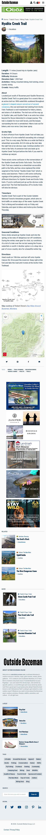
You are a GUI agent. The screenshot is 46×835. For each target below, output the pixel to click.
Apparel (31, 759)
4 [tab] (20, 63)
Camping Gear (12, 770)
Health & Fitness (9, 774)
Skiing (22, 770)
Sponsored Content (34, 774)
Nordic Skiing (12, 371)
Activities (21, 536)
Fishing (13, 763)
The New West (27, 552)
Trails (28, 371)
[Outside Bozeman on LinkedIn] (39, 807)
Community (35, 766)
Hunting (26, 766)
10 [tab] (30, 63)
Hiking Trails (24, 19)
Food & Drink (21, 774)
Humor (32, 763)
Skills (39, 763)
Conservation (23, 763)
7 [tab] (25, 63)
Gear (28, 770)
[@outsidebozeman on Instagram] (26, 807)
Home (6, 19)
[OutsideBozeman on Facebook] (5, 807)
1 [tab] (15, 63)
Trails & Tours (14, 19)
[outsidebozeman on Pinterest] (33, 807)
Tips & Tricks (25, 778)
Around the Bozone (19, 759)
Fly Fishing (9, 766)
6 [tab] (23, 63)
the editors (12, 29)
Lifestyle (8, 759)
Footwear (19, 766)
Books (7, 763)
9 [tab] (28, 63)
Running (26, 536)
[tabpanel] (23, 50)
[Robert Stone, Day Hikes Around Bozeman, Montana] (23, 286)
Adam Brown (24, 712)
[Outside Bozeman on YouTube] (19, 807)
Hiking (10, 369)
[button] (23, 332)
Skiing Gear (20, 781)
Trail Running (18, 369)
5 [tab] (22, 63)
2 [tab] (17, 63)
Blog (27, 781)
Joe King (20, 558)
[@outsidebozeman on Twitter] (12, 807)
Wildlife (35, 770)
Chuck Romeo (21, 542)
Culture (21, 552)
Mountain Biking (30, 369)
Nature (38, 759)
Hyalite (21, 371)
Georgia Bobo (24, 746)
